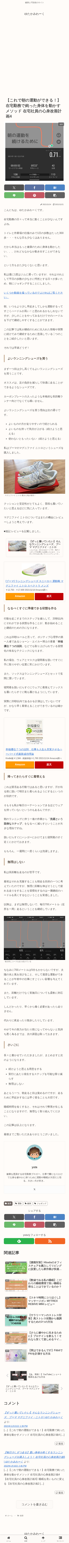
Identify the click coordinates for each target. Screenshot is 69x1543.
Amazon (20, 596)
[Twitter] (34, 1189)
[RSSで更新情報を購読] (50, 1241)
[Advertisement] (34, 56)
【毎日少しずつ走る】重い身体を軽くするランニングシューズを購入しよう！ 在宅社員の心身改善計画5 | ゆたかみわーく (34, 1457)
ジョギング (41, 1203)
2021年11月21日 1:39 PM (16, 1426)
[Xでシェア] (14, 187)
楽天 (49, 596)
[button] (55, 195)
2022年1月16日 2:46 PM (15, 1466)
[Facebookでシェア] (34, 187)
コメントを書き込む (34, 1504)
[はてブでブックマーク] (55, 187)
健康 (9, 1203)
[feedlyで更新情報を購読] (19, 1241)
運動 (20, 1203)
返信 (61, 1443)
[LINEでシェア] (14, 195)
